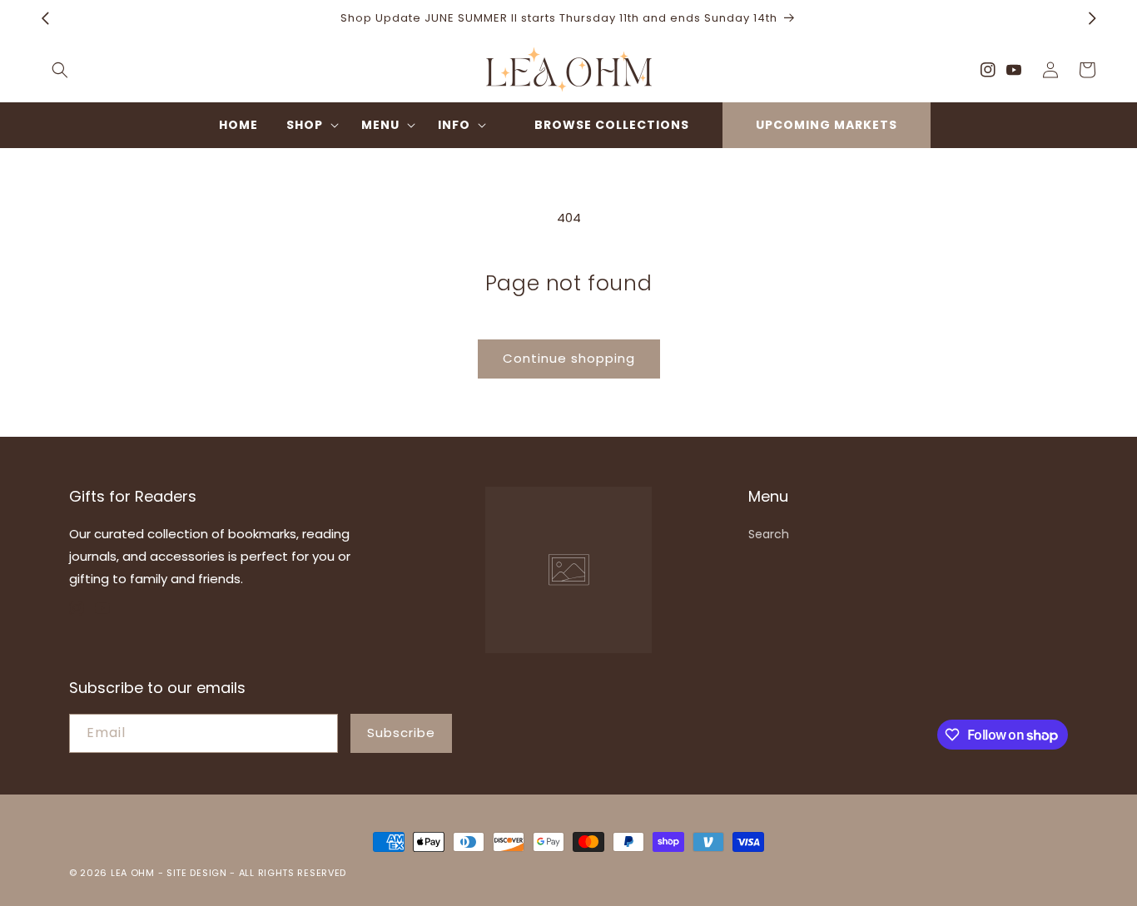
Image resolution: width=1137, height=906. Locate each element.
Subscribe (401, 732)
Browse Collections (611, 124)
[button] (60, 70)
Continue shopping (569, 358)
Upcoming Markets (826, 124)
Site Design (196, 872)
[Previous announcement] (45, 18)
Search (768, 534)
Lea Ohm (133, 872)
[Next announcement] (1092, 18)
